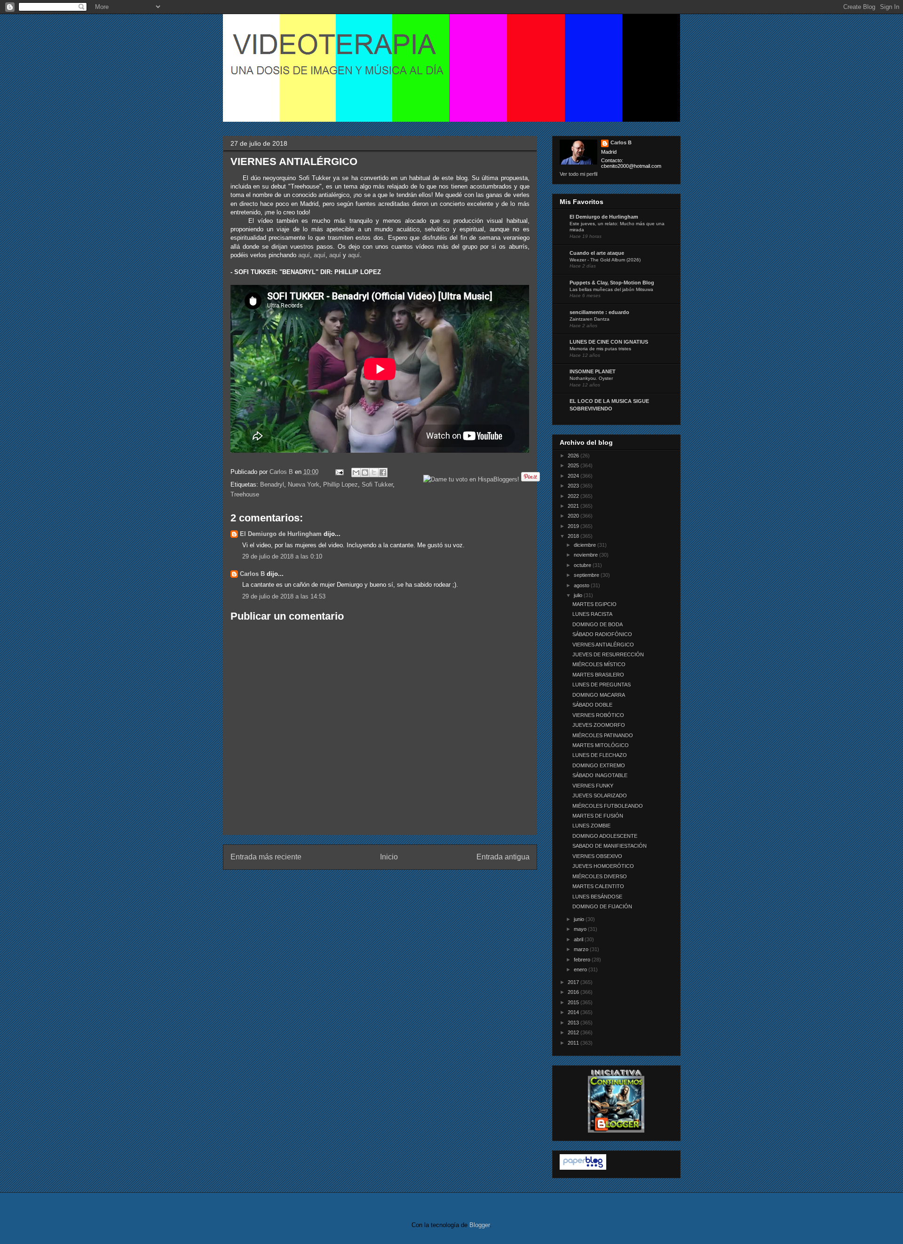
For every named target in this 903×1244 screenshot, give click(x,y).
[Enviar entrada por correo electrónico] (339, 471)
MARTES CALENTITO (598, 886)
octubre (583, 565)
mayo (581, 929)
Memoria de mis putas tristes (600, 348)
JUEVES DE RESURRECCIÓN (608, 654)
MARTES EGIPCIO (594, 604)
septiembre (587, 575)
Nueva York (303, 484)
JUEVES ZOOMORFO (598, 725)
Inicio (389, 857)
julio (579, 595)
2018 (574, 536)
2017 (574, 982)
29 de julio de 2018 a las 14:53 (283, 596)
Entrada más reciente (265, 857)
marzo (582, 949)
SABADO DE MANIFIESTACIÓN (609, 846)
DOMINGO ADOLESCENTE (604, 836)
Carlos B (282, 471)
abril (579, 939)
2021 (574, 506)
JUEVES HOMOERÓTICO (603, 866)
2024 (574, 476)
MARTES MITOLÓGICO (600, 745)
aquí (304, 255)
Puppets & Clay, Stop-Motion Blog (612, 282)
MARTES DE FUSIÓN (597, 816)
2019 (574, 526)
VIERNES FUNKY (592, 785)
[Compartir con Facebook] (383, 472)
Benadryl (272, 484)
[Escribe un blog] (365, 472)
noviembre (586, 555)
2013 (574, 1022)
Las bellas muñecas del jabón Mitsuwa (611, 289)
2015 (574, 1002)
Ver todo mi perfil (578, 174)
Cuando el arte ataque (597, 253)
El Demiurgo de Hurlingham (281, 533)
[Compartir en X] (374, 472)
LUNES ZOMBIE (591, 825)
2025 (574, 465)
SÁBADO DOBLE (592, 705)
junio (580, 919)
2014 (574, 1012)
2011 (574, 1043)
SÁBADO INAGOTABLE (599, 775)
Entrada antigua (503, 857)
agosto (582, 585)
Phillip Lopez (340, 484)
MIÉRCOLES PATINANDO (602, 735)
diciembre (585, 545)
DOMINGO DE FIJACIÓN (602, 906)
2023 (574, 485)
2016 (574, 992)
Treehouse (244, 494)
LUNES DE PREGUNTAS (601, 684)
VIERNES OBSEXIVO (597, 856)
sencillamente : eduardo (599, 312)
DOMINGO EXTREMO (598, 765)
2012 (574, 1032)
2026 (574, 455)
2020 (574, 516)
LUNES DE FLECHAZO (599, 755)
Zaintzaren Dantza (590, 319)
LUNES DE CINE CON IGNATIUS (609, 342)
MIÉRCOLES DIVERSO (599, 876)
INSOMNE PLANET (593, 371)
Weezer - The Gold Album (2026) (605, 259)
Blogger (479, 1224)
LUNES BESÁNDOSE (597, 896)
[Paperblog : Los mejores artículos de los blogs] (583, 1168)
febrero (583, 959)
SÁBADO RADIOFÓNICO (602, 634)
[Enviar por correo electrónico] (356, 472)
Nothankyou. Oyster (591, 378)
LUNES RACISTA (592, 614)
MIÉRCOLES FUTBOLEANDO (607, 806)
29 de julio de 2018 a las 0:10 (282, 556)
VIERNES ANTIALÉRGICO (603, 644)
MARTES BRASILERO (598, 674)
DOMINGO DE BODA (597, 624)
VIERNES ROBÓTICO (598, 715)
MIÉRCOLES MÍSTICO (599, 664)
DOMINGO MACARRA (598, 695)
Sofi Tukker (377, 484)
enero (581, 969)
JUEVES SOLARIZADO (599, 795)
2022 (574, 496)
